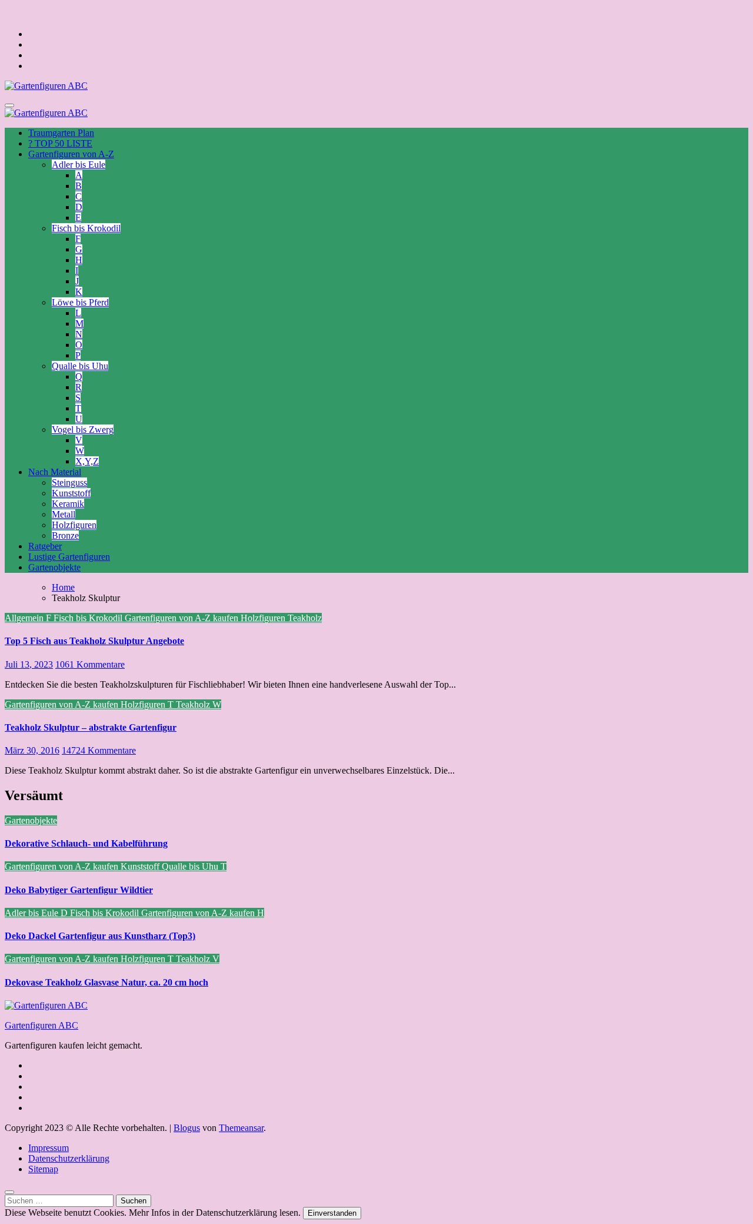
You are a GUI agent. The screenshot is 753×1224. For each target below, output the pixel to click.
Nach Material (54, 472)
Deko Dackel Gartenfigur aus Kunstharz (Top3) (100, 936)
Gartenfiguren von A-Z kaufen (183, 618)
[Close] (9, 1192)
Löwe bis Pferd (80, 302)
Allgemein (25, 618)
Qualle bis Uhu (80, 366)
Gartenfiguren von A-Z (71, 154)
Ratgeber (45, 546)
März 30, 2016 (32, 750)
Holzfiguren (74, 525)
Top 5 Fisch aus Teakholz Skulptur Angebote (94, 641)
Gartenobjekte (54, 567)
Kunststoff (71, 493)
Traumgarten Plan (61, 133)
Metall (63, 514)
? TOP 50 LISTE (60, 143)
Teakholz (305, 618)
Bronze (65, 535)
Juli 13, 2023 (29, 664)
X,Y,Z (87, 461)
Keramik (68, 504)
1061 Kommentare (90, 664)
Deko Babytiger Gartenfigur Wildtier (79, 890)
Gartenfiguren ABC (41, 1025)
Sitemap (43, 1169)
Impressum (48, 1148)
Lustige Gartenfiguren (69, 557)
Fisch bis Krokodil (86, 228)
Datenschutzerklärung (68, 1158)
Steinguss (69, 482)
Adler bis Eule (78, 165)
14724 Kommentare (99, 750)
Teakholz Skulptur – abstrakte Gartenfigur (90, 727)
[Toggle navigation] (9, 105)
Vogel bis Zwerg (83, 429)
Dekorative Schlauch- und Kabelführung (86, 843)
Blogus (187, 1128)
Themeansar (241, 1128)
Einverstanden (332, 1213)
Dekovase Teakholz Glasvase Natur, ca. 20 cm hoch (106, 982)
